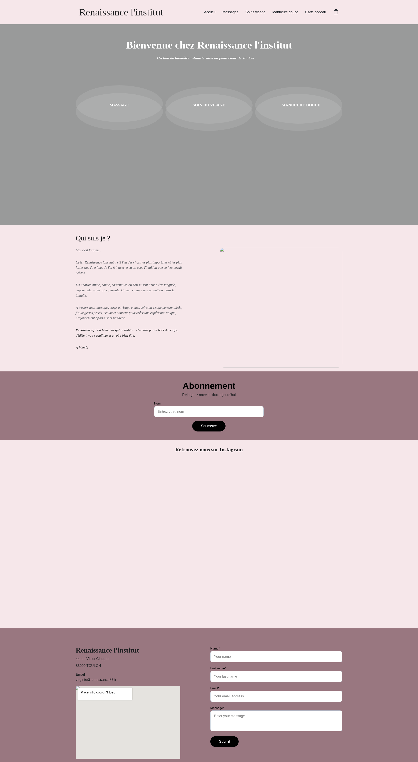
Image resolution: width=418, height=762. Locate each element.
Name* (215, 648)
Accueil (210, 12)
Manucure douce (285, 12)
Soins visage (255, 12)
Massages (230, 12)
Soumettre (209, 426)
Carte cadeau (315, 12)
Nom (157, 403)
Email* (214, 688)
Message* (217, 708)
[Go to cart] (336, 12)
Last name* (218, 668)
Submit (224, 741)
